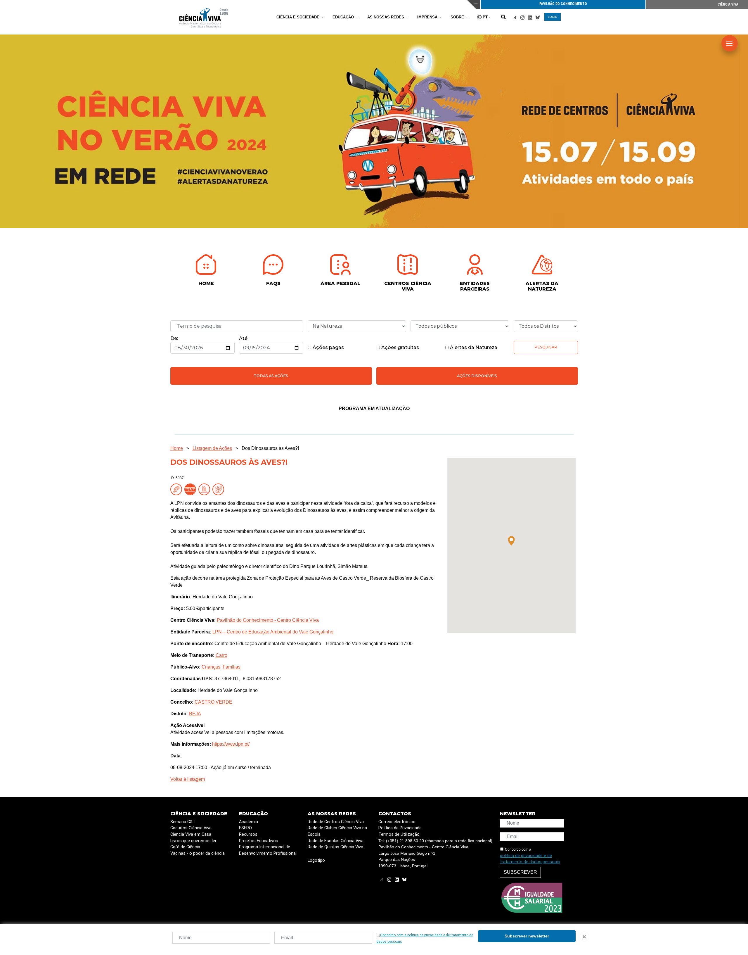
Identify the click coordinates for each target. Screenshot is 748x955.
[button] (511, 540)
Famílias (231, 666)
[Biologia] (177, 488)
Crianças (211, 666)
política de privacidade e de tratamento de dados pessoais (530, 859)
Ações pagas (327, 347)
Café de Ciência (185, 847)
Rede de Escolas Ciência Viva (335, 840)
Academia (248, 821)
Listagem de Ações (212, 448)
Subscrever (520, 872)
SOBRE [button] (458, 17)
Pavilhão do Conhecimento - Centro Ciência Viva (268, 620)
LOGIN (552, 16)
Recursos (248, 834)
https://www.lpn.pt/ (231, 744)
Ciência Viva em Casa (190, 834)
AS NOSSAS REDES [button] (386, 17)
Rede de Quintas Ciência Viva (335, 847)
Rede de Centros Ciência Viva (336, 821)
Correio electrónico (396, 821)
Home (176, 448)
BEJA (195, 713)
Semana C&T (182, 821)
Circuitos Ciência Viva (191, 828)
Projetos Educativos (258, 840)
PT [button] (485, 17)
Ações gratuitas (399, 347)
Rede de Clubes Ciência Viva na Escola (337, 831)
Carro (221, 655)
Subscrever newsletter (527, 936)
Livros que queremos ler (193, 840)
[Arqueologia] (205, 488)
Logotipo (316, 860)
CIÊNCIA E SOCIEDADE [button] (298, 17)
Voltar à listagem (187, 779)
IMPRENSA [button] (428, 17)
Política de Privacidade (400, 828)
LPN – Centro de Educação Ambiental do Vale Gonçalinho (272, 631)
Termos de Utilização (399, 834)
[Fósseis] (219, 488)
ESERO (245, 828)
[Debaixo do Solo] (191, 488)
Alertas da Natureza (473, 347)
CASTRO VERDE (213, 702)
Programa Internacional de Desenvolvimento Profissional (268, 850)
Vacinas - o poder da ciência (197, 853)
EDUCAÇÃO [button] (344, 17)
